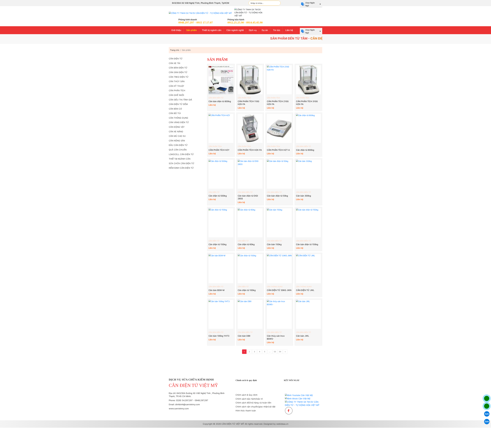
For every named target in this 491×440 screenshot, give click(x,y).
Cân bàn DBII (244, 336)
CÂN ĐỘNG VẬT (177, 127)
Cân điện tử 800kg (305, 150)
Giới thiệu (176, 30)
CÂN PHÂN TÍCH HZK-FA (250, 150)
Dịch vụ (253, 30)
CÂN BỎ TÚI (175, 113)
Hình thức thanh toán (246, 410)
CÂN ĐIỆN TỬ (214, 192)
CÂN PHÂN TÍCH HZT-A (278, 150)
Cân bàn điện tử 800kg (220, 101)
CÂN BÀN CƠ (175, 108)
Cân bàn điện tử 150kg (307, 244)
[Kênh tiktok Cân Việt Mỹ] (297, 398)
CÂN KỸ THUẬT (176, 86)
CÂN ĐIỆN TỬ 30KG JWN (279, 290)
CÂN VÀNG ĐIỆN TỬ (179, 122)
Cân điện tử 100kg (247, 290)
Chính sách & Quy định (246, 395)
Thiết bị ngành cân (211, 30)
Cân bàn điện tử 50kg (277, 195)
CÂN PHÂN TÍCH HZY (219, 150)
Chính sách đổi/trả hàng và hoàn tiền (253, 402)
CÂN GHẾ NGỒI (176, 95)
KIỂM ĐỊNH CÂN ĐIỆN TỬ (181, 168)
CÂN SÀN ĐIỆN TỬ (178, 72)
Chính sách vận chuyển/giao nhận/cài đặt (255, 406)
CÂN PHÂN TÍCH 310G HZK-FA (307, 102)
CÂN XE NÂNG (176, 131)
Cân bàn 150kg (274, 244)
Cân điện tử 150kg (217, 244)
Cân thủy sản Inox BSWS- (276, 337)
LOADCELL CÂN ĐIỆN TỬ (181, 154)
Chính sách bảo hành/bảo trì (249, 399)
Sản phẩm (191, 30)
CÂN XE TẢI (174, 63)
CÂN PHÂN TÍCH (244, 98)
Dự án (265, 30)
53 (275, 352)
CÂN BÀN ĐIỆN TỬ (216, 98)
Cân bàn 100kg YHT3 (219, 336)
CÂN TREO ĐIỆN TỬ (178, 77)
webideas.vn (282, 424)
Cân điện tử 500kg (218, 195)
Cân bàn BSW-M (216, 290)
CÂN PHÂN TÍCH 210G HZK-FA (278, 102)
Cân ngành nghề (235, 30)
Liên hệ (289, 30)
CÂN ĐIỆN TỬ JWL (305, 290)
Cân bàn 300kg (303, 195)
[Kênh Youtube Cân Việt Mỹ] (299, 395)
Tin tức (276, 30)
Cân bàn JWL (302, 336)
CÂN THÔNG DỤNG (275, 287)
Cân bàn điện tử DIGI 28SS (248, 197)
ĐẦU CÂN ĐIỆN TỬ (178, 145)
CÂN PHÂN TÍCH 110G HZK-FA (248, 102)
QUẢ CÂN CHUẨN (178, 149)
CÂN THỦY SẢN (177, 81)
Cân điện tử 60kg (246, 244)
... (270, 352)
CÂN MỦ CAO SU (177, 136)
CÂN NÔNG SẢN (177, 140)
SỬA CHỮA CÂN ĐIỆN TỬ (181, 163)
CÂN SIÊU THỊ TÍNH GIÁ (180, 99)
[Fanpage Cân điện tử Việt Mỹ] (289, 411)
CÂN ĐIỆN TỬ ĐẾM (178, 104)
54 (280, 352)
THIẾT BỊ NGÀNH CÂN (179, 158)
